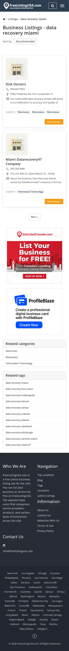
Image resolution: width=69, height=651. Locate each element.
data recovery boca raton (19, 389)
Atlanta (35, 615)
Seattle (38, 591)
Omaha (44, 619)
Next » (34, 216)
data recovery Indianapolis (20, 395)
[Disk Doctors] (17, 69)
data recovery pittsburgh (19, 432)
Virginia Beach (16, 619)
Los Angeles (27, 573)
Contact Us (44, 515)
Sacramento (37, 610)
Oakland (14, 624)
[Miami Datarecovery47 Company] (17, 144)
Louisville (24, 605)
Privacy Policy (45, 531)
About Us (43, 510)
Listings (13, 19)
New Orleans (27, 628)
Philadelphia (11, 577)
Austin (36, 582)
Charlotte (25, 591)
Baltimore (10, 605)
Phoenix (26, 577)
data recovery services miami (21, 438)
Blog (40, 480)
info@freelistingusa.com (18, 551)
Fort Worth (10, 591)
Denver (49, 591)
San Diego (57, 577)
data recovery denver (17, 401)
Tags (40, 485)
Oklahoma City (40, 601)
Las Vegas (57, 601)
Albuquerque (55, 605)
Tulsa (43, 624)
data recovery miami (17, 382)
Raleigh (32, 619)
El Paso (61, 591)
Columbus (51, 587)
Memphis (54, 596)
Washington (27, 596)
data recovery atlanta (17, 420)
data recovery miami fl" (18, 444)
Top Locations (45, 475)
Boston (42, 596)
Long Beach (12, 615)
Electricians (38, 112)
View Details (53, 121)
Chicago (42, 573)
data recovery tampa (17, 407)
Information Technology (30, 191)
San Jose (25, 582)
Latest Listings (46, 495)
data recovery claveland (19, 426)
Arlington (42, 628)
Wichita (53, 624)
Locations (43, 490)
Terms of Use (45, 525)
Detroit (13, 596)
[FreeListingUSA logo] (22, 5)
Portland (23, 601)
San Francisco (17, 587)
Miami (54, 619)
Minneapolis (29, 624)
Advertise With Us (48, 520)
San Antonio (41, 577)
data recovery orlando (18, 414)
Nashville (10, 601)
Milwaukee (39, 605)
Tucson (11, 610)
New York (12, 573)
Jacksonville (50, 582)
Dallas (14, 582)
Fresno (23, 610)
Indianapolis (35, 587)
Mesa (25, 615)
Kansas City (53, 610)
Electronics (23, 112)
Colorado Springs (52, 615)
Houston (55, 573)
